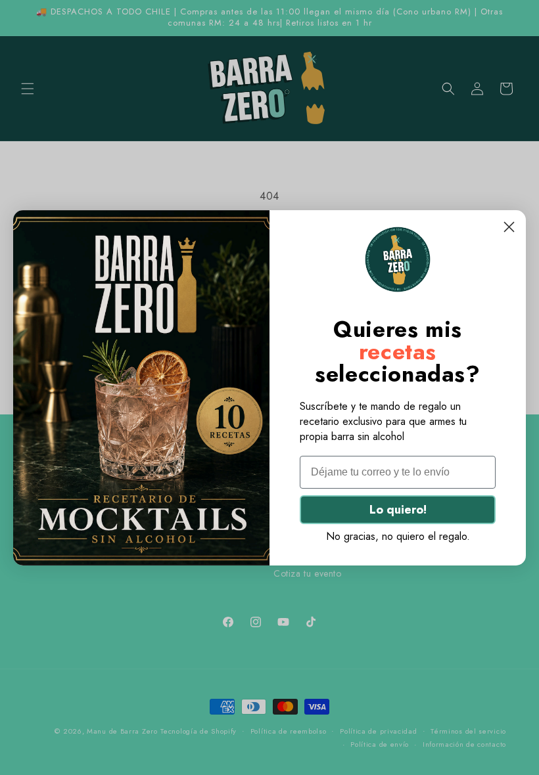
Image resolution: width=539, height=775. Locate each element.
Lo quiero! (398, 509)
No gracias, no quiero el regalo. (398, 536)
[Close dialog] (509, 226)
